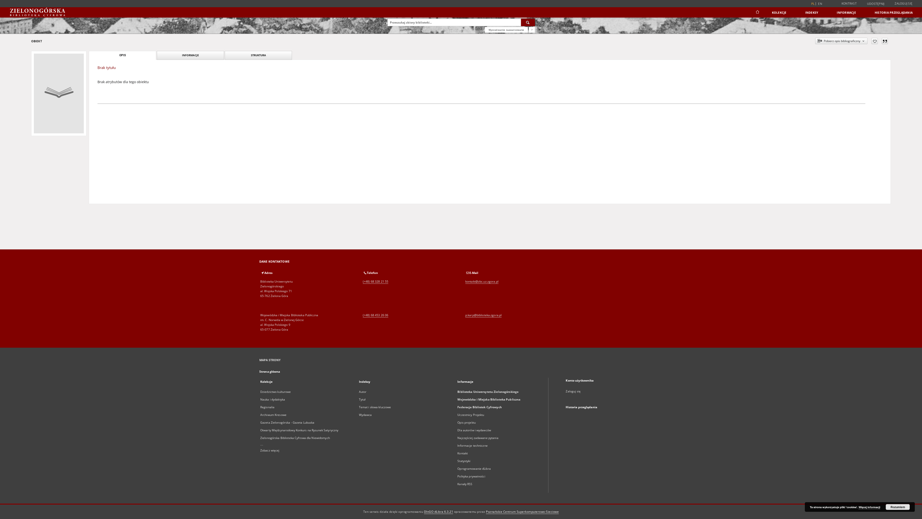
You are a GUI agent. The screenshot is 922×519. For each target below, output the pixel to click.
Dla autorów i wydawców (474, 430)
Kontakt (462, 453)
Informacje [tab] (190, 55)
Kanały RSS (464, 484)
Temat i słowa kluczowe (375, 407)
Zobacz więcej (269, 450)
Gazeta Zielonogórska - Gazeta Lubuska (287, 422)
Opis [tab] (122, 55)
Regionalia (267, 407)
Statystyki (463, 461)
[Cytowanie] (885, 41)
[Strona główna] (757, 12)
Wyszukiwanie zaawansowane (506, 29)
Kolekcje (779, 13)
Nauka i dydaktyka (272, 399)
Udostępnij (876, 4)
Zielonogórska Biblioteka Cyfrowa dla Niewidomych (295, 438)
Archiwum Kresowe (273, 415)
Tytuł (362, 399)
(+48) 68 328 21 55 (375, 281)
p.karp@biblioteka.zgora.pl (483, 315)
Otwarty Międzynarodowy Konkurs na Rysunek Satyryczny (299, 430)
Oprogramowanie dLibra (474, 469)
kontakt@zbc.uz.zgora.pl (481, 281)
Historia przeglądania (894, 13)
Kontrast (849, 3)
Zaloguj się (903, 3)
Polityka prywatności (471, 476)
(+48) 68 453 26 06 (375, 315)
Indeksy (811, 13)
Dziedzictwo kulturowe (275, 392)
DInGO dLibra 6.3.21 (438, 512)
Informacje (846, 13)
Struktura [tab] (258, 55)
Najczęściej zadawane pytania (477, 438)
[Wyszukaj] (528, 22)
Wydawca (365, 415)
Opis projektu (466, 422)
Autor (363, 392)
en (820, 3)
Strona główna (269, 372)
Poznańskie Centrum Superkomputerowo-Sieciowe (522, 512)
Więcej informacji (869, 507)
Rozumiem (898, 507)
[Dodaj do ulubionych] (874, 41)
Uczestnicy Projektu (470, 415)
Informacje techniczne (472, 446)
